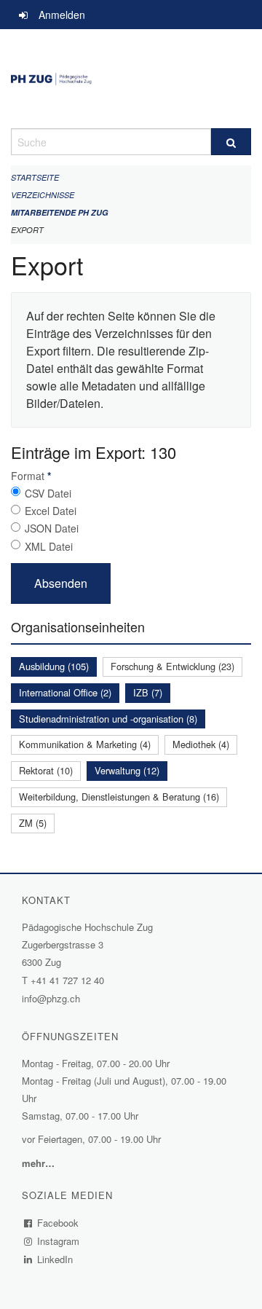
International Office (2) (65, 692)
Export (27, 229)
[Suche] (231, 141)
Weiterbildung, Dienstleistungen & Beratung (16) (119, 796)
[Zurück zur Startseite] (131, 78)
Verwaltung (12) (127, 770)
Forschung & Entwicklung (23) (172, 666)
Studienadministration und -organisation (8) (108, 719)
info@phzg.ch (51, 998)
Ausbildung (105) (54, 666)
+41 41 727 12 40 (67, 980)
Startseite (35, 177)
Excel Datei (50, 510)
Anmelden (62, 14)
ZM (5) (33, 823)
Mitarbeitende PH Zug (59, 212)
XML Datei (49, 546)
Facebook (58, 1223)
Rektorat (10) (46, 770)
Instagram (58, 1241)
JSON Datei (52, 528)
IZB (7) (147, 692)
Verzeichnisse (42, 194)
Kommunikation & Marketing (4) (85, 744)
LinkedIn (55, 1259)
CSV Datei (48, 493)
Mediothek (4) (200, 744)
